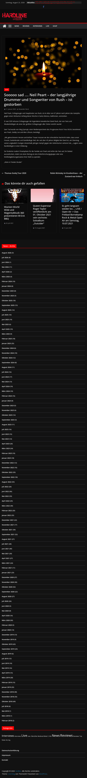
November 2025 (8, 296)
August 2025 (6, 310)
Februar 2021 (7, 568)
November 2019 (8, 639)
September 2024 (8, 362)
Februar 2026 (7, 281)
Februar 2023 (7, 453)
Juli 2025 (5, 315)
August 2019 (6, 654)
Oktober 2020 (7, 587)
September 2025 (8, 305)
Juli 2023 (5, 429)
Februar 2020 (7, 625)
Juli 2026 (5, 257)
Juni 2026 (5, 262)
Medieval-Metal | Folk (44, 736)
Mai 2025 (5, 324)
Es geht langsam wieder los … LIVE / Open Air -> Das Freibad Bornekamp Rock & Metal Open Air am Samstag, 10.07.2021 (72, 214)
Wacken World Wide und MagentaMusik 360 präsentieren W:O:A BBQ (14, 212)
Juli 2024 (5, 372)
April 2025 (6, 329)
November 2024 (8, 353)
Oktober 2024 (7, 358)
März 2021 (6, 563)
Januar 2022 (6, 515)
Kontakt (5, 760)
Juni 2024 (5, 377)
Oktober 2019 (7, 644)
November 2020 (8, 582)
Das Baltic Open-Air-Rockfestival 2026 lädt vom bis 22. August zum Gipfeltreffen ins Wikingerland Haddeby (55, 3)
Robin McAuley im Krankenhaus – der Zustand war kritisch (66, 175)
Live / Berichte (32, 736)
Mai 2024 (5, 382)
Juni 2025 (5, 319)
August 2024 (6, 367)
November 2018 (8, 697)
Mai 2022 (5, 496)
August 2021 (6, 539)
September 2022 (8, 477)
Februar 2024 (7, 396)
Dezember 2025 (8, 291)
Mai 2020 (5, 611)
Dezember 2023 (8, 405)
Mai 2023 (5, 439)
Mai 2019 (5, 668)
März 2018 (6, 716)
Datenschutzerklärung (10, 750)
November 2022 (8, 467)
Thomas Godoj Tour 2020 (15, 173)
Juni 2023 (5, 434)
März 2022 (6, 506)
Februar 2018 (7, 720)
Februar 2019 (7, 682)
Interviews (37, 26)
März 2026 (6, 277)
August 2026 (6, 253)
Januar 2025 (6, 343)
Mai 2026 (5, 267)
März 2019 (6, 677)
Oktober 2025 (7, 300)
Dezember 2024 (8, 348)
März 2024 (6, 391)
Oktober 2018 (7, 701)
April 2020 (6, 615)
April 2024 (6, 386)
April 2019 (6, 673)
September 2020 (8, 592)
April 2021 (6, 558)
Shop (55, 26)
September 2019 (8, 649)
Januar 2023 (6, 458)
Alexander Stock (23, 109)
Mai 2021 (5, 553)
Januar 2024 (6, 401)
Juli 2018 (5, 706)
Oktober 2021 (7, 530)
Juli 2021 (5, 544)
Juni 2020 (5, 606)
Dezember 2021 (8, 520)
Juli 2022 (5, 487)
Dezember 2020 (8, 577)
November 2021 (8, 525)
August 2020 (6, 596)
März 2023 (6, 448)
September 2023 (8, 420)
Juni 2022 (5, 491)
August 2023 (6, 424)
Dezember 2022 (8, 463)
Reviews (26, 26)
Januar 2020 (6, 630)
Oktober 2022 (7, 472)
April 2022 (6, 501)
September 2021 (8, 534)
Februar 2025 (7, 339)
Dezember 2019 (8, 635)
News (16, 26)
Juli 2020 (5, 601)
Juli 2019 (5, 658)
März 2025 (6, 334)
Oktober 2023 (7, 415)
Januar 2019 (6, 687)
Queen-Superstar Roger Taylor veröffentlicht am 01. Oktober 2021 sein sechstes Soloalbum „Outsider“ (42, 214)
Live (47, 26)
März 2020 (6, 620)
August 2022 (6, 482)
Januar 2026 (6, 286)
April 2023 (6, 444)
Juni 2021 (5, 549)
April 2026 (6, 272)
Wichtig (8, 740)
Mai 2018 (5, 711)
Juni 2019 (5, 663)
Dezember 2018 (8, 692)
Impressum (6, 755)
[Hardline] (4, 26)
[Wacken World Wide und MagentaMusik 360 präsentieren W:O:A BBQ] (14, 190)
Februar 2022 (7, 510)
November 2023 (8, 410)
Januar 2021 (6, 572)
